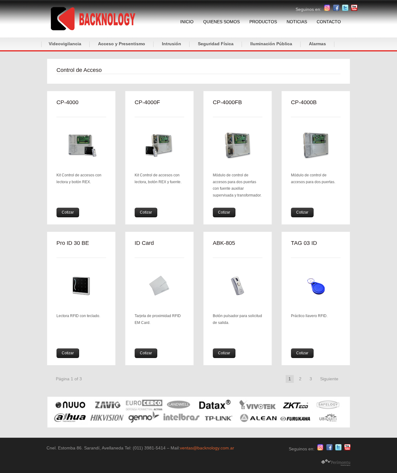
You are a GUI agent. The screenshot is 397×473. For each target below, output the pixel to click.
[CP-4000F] (159, 145)
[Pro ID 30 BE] (81, 285)
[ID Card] (159, 285)
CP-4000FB (227, 102)
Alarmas (317, 43)
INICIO (187, 21)
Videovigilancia (65, 43)
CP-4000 (67, 102)
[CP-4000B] (316, 145)
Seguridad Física (216, 43)
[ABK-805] (237, 285)
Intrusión (171, 43)
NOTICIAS (297, 21)
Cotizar (68, 212)
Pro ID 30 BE (72, 243)
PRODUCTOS (263, 21)
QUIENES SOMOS (221, 21)
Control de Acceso (79, 70)
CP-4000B (304, 102)
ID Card (144, 243)
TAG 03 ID (304, 243)
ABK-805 (224, 243)
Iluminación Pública (271, 43)
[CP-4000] (81, 145)
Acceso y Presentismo (121, 43)
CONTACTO (329, 21)
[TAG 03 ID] (316, 285)
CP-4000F (147, 102)
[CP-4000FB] (237, 145)
